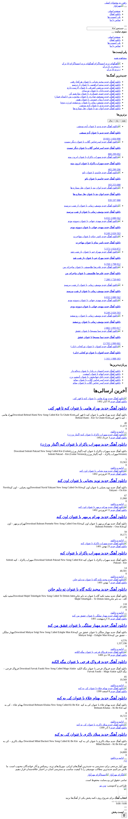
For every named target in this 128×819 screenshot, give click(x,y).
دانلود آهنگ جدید (118, 401)
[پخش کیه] (125, 577)
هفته (124, 121)
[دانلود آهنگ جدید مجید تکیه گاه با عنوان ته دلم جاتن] (100, 579)
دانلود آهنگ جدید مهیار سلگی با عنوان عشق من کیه (87, 625)
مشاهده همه (120, 58)
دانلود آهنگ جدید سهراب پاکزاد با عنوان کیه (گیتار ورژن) (83, 444)
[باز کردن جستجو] (125, 26)
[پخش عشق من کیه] (125, 649)
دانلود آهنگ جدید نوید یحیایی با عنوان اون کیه (92, 481)
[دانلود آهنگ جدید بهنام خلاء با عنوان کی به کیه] (102, 688)
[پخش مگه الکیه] (125, 686)
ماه (117, 121)
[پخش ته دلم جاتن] (125, 613)
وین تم (102, 785)
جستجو (120, 28)
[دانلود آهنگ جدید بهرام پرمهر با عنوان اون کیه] (102, 507)
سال (111, 121)
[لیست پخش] (125, 809)
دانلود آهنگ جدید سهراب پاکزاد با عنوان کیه (93, 553)
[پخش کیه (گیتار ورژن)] (125, 468)
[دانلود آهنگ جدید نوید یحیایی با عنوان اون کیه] (103, 471)
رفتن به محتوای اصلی (115, 2)
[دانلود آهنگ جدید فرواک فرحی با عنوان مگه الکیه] (101, 652)
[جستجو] (125, 29)
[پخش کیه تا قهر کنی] (125, 432)
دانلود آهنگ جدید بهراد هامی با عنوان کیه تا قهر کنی (87, 408)
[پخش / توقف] (119, 801)
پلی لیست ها (114, 17)
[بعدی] (122, 801)
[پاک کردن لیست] (124, 816)
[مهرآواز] (118, 5)
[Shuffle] (125, 801)
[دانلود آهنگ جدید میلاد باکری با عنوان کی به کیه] (101, 724)
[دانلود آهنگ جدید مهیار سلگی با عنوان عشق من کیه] (99, 615)
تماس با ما (115, 20)
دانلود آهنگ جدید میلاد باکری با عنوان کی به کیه (91, 734)
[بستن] (125, 812)
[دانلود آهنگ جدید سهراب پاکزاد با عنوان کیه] (104, 543)
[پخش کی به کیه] (125, 722)
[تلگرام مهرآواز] (118, 774)
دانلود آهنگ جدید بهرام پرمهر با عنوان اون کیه (92, 517)
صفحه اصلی (114, 11)
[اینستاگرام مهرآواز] (98, 774)
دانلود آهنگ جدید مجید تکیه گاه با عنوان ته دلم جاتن (87, 589)
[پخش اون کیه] (125, 504)
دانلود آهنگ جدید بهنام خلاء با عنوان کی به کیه (92, 698)
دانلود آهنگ (115, 14)
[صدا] (125, 807)
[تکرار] (113, 801)
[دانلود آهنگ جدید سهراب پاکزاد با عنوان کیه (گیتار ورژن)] (97, 434)
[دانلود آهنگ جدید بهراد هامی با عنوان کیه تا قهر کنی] (100, 398)
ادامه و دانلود (117, 431)
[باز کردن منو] (125, 6)
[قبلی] (116, 801)
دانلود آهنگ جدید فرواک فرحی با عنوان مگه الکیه (89, 662)
